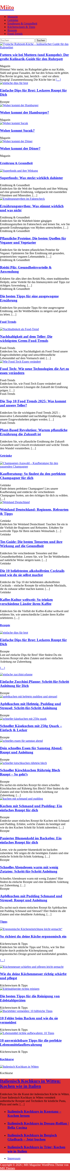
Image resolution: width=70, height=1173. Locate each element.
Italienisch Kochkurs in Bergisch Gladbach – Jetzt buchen (32, 1137)
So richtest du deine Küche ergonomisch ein (33, 936)
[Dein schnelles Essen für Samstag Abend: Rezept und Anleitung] (21, 740)
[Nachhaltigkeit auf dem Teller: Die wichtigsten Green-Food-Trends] (19, 329)
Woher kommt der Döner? (20, 148)
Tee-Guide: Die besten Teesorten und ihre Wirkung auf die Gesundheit (31, 544)
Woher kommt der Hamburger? (24, 112)
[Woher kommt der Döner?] (16, 141)
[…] (58, 79)
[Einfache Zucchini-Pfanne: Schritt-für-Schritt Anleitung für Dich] (16, 674)
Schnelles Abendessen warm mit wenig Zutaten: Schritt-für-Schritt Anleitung (29, 869)
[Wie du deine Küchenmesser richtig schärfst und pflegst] (31, 966)
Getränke (12, 20)
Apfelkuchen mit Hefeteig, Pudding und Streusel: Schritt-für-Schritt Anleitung (30, 706)
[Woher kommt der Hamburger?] (19, 105)
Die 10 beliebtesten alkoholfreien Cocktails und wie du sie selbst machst (32, 573)
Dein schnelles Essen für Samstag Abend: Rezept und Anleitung (31, 750)
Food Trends (8, 321)
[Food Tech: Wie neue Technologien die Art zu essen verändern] (20, 361)
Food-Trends (15, 33)
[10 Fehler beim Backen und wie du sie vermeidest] (26, 1011)
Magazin (12, 16)
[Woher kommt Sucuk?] (14, 123)
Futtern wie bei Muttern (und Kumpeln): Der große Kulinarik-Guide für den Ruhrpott (34, 57)
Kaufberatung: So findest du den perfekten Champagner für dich (33, 476)
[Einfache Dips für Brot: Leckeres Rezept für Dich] (14, 83)
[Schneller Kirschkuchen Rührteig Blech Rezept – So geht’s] (23, 763)
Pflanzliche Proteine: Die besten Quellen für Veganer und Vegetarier (33, 240)
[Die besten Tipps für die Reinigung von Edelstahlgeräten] (19, 988)
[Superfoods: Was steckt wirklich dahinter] (19, 170)
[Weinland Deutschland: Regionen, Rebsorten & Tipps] (15, 502)
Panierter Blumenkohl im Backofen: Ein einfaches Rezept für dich (31, 840)
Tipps (3, 921)
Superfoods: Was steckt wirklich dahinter (31, 178)
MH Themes (7, 1168)
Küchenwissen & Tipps (21, 26)
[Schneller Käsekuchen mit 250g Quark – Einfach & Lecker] (23, 718)
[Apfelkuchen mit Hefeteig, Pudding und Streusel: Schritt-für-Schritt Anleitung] (28, 696)
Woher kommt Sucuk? (17, 130)
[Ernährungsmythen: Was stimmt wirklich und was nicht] (22, 198)
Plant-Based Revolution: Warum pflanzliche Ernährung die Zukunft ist (33, 432)
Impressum (13, 1158)
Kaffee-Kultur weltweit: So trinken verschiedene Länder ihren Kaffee (26, 602)
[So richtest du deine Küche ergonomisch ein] (31, 929)
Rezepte (12, 30)
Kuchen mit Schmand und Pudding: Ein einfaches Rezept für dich (31, 808)
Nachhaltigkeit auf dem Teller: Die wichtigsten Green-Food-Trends (26, 339)
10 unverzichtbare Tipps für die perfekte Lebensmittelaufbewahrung (31, 1042)
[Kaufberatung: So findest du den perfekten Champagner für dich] (35, 466)
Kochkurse (7, 1059)
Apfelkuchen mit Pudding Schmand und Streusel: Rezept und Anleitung (31, 898)
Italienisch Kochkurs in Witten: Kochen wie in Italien (30, 1084)
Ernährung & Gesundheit (22, 23)
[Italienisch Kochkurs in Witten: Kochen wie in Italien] (19, 1066)
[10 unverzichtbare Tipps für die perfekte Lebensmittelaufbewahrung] (27, 1033)
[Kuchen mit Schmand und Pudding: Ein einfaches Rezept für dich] (21, 798)
